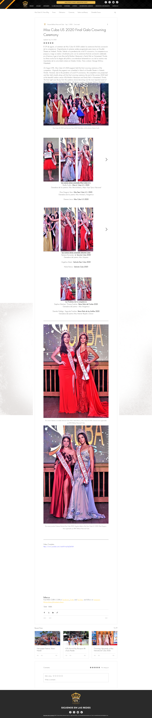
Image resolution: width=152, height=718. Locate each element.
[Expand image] (51, 160)
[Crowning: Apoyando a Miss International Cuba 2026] (104, 638)
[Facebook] (106, 2)
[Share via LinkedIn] (53, 612)
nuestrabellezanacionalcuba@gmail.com (101, 713)
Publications (62, 12)
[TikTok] (117, 2)
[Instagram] (109, 2)
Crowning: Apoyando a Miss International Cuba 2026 (103, 649)
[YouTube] (113, 2)
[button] (115, 12)
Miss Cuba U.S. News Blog (42, 12)
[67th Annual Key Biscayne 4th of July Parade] (76, 638)
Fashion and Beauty (83, 12)
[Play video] (76, 563)
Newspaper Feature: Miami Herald (46, 649)
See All (115, 628)
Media (50, 606)
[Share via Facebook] (44, 612)
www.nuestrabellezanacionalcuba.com (84, 713)
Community (71, 12)
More (105, 12)
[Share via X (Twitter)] (48, 612)
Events (54, 12)
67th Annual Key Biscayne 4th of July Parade (75, 649)
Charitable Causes (96, 12)
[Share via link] (57, 612)
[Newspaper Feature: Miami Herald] (47, 638)
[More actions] (107, 24)
